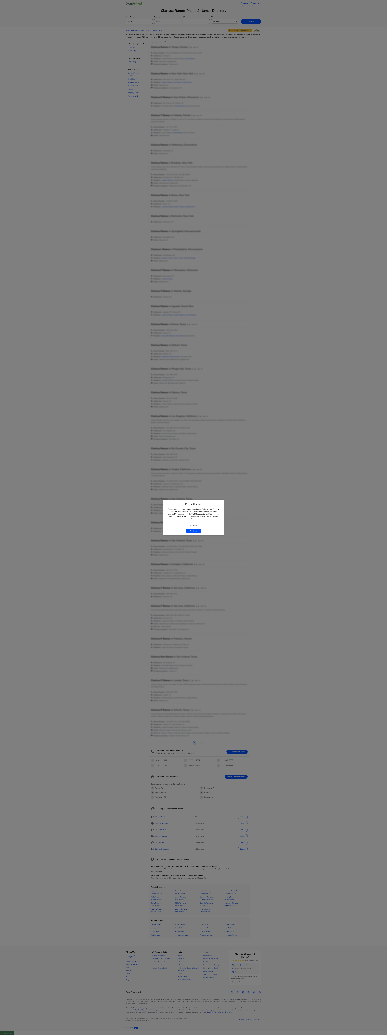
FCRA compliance (201, 514)
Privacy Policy (201, 509)
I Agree (194, 525)
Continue (193, 531)
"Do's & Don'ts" (178, 516)
